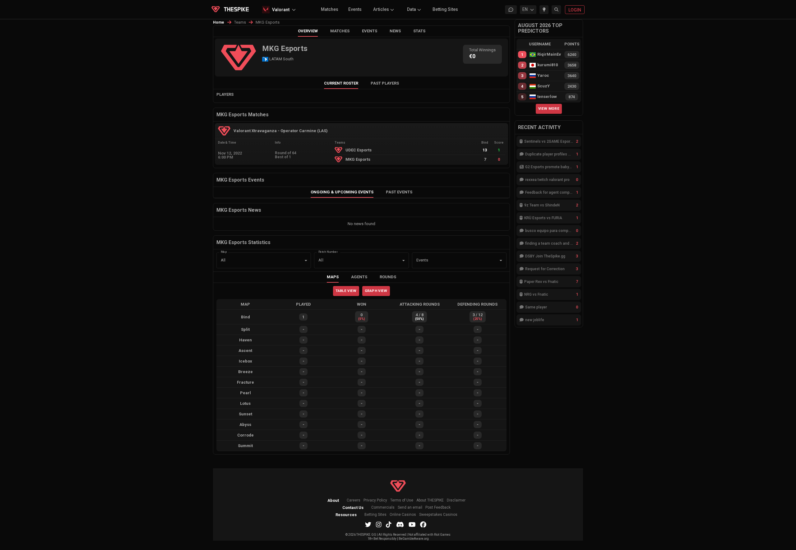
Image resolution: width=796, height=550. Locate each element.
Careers (353, 500)
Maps (333, 277)
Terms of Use (401, 500)
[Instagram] (379, 524)
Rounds (388, 277)
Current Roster (341, 83)
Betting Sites (445, 9)
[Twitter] (368, 524)
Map (224, 251)
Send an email (410, 508)
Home (218, 22)
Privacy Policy (375, 500)
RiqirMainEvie (549, 54)
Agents (359, 277)
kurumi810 (547, 65)
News (395, 31)
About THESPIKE (430, 500)
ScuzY (543, 86)
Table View (346, 291)
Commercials (383, 508)
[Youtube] (412, 524)
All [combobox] (223, 260)
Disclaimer (456, 500)
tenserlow (547, 97)
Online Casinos (403, 515)
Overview (308, 31)
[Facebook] (423, 524)
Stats (419, 31)
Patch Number (328, 251)
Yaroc (543, 75)
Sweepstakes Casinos (438, 515)
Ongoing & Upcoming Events (342, 192)
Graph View (376, 291)
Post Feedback (438, 508)
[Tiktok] (388, 524)
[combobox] (450, 260)
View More (548, 108)
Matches (329, 9)
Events (355, 9)
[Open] (501, 260)
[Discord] (400, 524)
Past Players (385, 83)
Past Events (399, 192)
